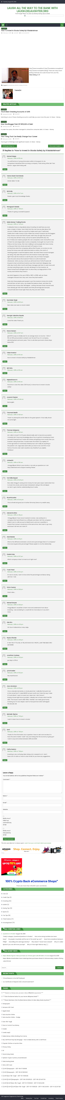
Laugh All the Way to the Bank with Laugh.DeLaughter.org (32, 9)
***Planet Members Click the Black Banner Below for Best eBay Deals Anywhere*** (27, 1000)
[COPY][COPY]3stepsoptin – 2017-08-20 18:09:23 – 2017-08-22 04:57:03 (24, 1079)
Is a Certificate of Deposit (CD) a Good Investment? (18, 982)
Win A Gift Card (7, 1065)
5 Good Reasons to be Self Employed (14, 978)
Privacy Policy (7, 1047)
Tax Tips (5, 915)
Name (5, 796)
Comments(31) (25, 33)
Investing (4, 28)
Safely (21, 85)
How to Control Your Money (11, 1025)
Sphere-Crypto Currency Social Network (15, 1058)
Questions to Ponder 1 (9, 934)
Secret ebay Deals (8, 1054)
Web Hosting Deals (8, 1061)
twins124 (16, 33)
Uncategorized (7, 922)
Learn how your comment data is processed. (38, 843)
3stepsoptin (6, 1004)
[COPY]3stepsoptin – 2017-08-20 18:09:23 (15, 1072)
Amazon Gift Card (8, 1007)
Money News (12, 951)
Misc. (22, 1098)
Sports (5, 912)
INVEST (17, 85)
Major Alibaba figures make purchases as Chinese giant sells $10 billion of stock (26, 956)
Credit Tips (6, 897)
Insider (5, 1029)
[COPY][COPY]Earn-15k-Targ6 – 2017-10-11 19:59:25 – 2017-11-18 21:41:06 (23, 1083)
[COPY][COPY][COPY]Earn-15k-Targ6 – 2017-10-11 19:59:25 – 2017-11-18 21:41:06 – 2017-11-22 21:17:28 (31, 1086)
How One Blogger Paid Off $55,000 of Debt (17, 124)
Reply (4, 169)
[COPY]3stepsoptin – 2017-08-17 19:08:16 (15, 1068)
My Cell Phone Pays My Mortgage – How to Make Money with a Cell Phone (24, 1040)
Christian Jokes (14, 929)
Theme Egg (20, 1096)
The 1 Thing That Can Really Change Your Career (19, 136)
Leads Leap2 (6, 1032)
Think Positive (7, 919)
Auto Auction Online (9, 1014)
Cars (4, 894)
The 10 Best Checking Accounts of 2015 (15, 112)
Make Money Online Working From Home (15, 1036)
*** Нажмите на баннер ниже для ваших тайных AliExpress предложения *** (23, 993)
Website (5, 809)
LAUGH (5, 904)
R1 (3, 1050)
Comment (6, 779)
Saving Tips (6, 908)
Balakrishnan (10, 85)
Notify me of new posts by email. (7, 833)
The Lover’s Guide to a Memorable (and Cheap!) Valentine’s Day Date (56, 146)
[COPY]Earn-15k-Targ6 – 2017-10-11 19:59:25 (15, 1076)
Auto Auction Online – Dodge (11, 1017)
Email (5, 802)
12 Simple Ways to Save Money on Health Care (10, 146)
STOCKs (25, 85)
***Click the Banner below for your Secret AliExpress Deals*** (21, 996)
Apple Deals (6, 1011)
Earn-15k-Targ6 (7, 1022)
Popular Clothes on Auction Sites (12, 1043)
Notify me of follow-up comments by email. (7, 822)
